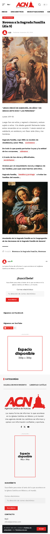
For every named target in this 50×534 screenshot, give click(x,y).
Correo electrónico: (25, 290)
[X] (24, 427)
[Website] (47, 261)
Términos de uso (21, 530)
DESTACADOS (8, 17)
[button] (41, 529)
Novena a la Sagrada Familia (24, 252)
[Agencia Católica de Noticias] (25, 4)
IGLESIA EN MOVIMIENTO (15, 385)
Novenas (42, 252)
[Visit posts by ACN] (4, 262)
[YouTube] (28, 427)
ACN (9, 32)
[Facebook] (21, 427)
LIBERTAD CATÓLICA (39, 385)
